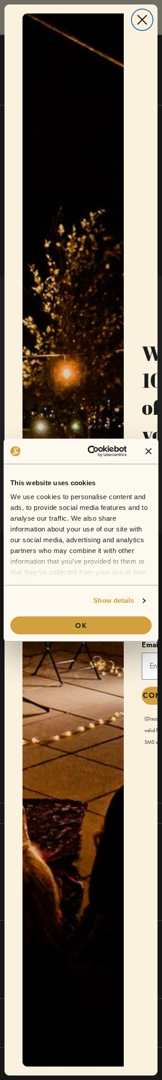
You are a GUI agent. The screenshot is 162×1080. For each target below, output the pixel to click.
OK (81, 625)
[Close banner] (148, 451)
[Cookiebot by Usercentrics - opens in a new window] (93, 451)
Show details (113, 600)
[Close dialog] (142, 20)
